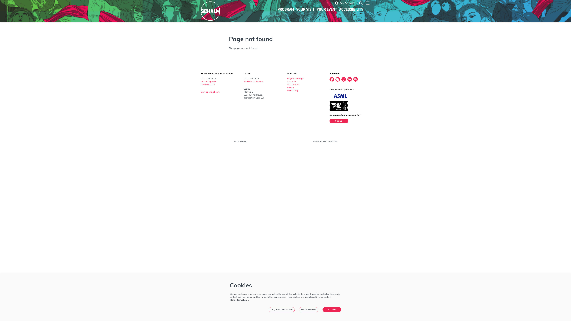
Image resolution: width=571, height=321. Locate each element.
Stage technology (295, 78)
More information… (239, 300)
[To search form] (361, 3)
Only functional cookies (282, 309)
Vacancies (291, 81)
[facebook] (332, 79)
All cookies (332, 309)
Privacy (290, 87)
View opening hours (210, 92)
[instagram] (337, 79)
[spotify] (355, 79)
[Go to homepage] (210, 11)
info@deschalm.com (253, 81)
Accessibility (293, 90)
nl (329, 3)
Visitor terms (293, 84)
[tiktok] (343, 79)
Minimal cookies (308, 309)
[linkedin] (349, 79)
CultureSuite (331, 141)
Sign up (338, 121)
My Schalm (348, 3)
